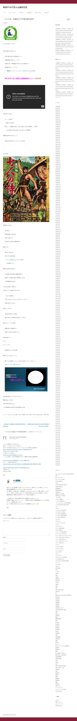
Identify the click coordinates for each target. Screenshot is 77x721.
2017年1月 (57, 314)
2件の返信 (5, 22)
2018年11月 (58, 274)
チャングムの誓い (59, 546)
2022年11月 (58, 187)
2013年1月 (57, 401)
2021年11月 (58, 209)
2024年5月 (57, 155)
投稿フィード (58, 702)
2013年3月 (57, 397)
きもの (56, 508)
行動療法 (57, 669)
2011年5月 (57, 437)
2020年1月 (57, 249)
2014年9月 (57, 365)
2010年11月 (58, 448)
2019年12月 (58, 251)
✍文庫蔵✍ (29, 12)
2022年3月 (57, 202)
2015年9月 (57, 343)
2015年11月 (58, 340)
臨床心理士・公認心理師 (60, 655)
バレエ (56, 553)
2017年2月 (57, 312)
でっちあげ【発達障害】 (60, 513)
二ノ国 (56, 571)
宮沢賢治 (57, 598)
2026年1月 (57, 119)
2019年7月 (57, 260)
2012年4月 (57, 417)
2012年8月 (57, 410)
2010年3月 (57, 463)
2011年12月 (58, 425)
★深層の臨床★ (58, 490)
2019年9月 (57, 256)
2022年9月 (57, 191)
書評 (56, 620)
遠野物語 (57, 678)
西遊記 (56, 674)
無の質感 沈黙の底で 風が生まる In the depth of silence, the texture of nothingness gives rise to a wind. (64, 52)
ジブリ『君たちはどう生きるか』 (62, 537)
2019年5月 (57, 264)
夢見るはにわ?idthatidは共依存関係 (63, 595)
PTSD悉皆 (21, 12)
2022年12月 (58, 186)
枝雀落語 (57, 627)
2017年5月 (57, 307)
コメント (6, 520)
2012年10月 (58, 407)
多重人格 (57, 591)
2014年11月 (58, 361)
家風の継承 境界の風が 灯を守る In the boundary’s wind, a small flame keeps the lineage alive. (64, 46)
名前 (4, 537)
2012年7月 (57, 412)
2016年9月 (57, 321)
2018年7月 (57, 282)
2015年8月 (57, 345)
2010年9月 (57, 452)
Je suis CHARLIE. (59, 481)
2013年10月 (58, 385)
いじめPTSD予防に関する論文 (62, 504)
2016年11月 (58, 318)
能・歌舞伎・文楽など (60, 653)
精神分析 (57, 649)
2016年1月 (57, 336)
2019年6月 (57, 262)
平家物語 (24, 414)
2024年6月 (57, 153)
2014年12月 (58, 359)
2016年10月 (58, 320)
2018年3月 (57, 289)
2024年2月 (57, 160)
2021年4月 (57, 222)
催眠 (56, 575)
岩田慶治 (57, 602)
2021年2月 (57, 226)
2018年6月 (57, 283)
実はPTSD (57, 597)
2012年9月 (57, 408)
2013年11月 (58, 383)
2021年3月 (57, 224)
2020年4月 (57, 244)
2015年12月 (58, 338)
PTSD (19, 414)
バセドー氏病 (58, 551)
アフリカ (57, 524)
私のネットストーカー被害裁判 (62, 645)
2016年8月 (57, 323)
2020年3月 (57, 245)
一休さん (57, 566)
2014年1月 (57, 379)
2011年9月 (57, 430)
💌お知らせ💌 (58, 691)
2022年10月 (58, 189)
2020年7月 (57, 238)
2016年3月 (57, 332)
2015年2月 (57, 356)
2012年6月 (57, 414)
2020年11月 (58, 231)
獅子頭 (56, 642)
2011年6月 (57, 435)
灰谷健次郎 (57, 636)
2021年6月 (57, 218)
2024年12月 (58, 142)
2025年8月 (57, 128)
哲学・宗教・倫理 (59, 589)
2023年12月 (58, 164)
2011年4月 (57, 439)
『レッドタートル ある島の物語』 (63, 502)
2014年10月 (58, 363)
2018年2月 (57, 291)
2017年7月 (57, 303)
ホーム (4, 12)
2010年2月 (57, 464)
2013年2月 (57, 399)
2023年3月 (57, 180)
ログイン (57, 700)
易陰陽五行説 (58, 618)
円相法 (56, 577)
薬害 (56, 664)
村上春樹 (57, 624)
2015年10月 (58, 341)
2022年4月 (57, 200)
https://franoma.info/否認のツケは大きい (13, 455)
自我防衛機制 (58, 656)
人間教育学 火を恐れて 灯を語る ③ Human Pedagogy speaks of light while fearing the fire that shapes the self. (64, 30)
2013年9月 (57, 387)
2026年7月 (57, 108)
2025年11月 (58, 122)
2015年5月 (57, 350)
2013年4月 (57, 396)
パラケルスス (58, 555)
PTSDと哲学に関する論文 (61, 484)
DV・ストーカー (59, 477)
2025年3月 (57, 137)
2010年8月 (57, 454)
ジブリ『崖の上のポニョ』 (61, 539)
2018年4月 (57, 287)
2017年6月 (57, 305)
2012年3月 (57, 419)
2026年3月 (57, 115)
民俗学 (56, 631)
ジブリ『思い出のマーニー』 (61, 540)
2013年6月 (57, 392)
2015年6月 (57, 349)
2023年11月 (58, 166)
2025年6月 (57, 131)
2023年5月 (57, 177)
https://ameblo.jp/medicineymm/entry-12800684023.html (17, 449)
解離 (56, 676)
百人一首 (57, 644)
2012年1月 (57, 423)
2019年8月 (57, 258)
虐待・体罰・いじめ (59, 667)
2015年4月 (57, 352)
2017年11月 (58, 296)
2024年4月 (57, 157)
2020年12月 (58, 229)
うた (56, 506)
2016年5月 (57, 329)
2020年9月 (57, 235)
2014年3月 (57, 376)
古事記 (56, 584)
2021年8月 (57, 215)
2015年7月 (57, 347)
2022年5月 (57, 198)
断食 (56, 617)
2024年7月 (57, 151)
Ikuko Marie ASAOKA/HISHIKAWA (17, 437)
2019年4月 (57, 265)
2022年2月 (57, 204)
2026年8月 (57, 106)
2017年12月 (58, 294)
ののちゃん (57, 521)
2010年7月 (57, 455)
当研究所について (59, 607)
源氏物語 (57, 633)
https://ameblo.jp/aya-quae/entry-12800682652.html (16, 467)
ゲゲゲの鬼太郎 (58, 530)
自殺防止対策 (58, 658)
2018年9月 (57, 278)
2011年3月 (57, 441)
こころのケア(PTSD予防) (60, 510)
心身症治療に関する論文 (60, 609)
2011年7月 (57, 434)
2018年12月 (58, 273)
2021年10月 (58, 211)
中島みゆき (57, 568)
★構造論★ (57, 488)
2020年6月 (57, 240)
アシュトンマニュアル (60, 522)
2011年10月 (58, 428)
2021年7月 (57, 216)
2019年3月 (57, 267)
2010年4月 (57, 461)
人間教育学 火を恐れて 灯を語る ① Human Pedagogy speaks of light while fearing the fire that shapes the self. (64, 41)
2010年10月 (58, 450)
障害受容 (57, 680)
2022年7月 (57, 195)
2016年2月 (57, 334)
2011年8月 (57, 432)
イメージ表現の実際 (59, 528)
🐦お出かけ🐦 (38, 12)
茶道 (56, 660)
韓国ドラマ (57, 685)
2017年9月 (57, 300)
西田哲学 (57, 673)
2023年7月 (57, 173)
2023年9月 (57, 169)
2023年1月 (57, 184)
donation (46, 12)
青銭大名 (57, 683)
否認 (56, 586)
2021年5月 (57, 220)
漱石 (56, 635)
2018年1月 (57, 292)
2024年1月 (57, 162)
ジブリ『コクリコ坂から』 (61, 533)
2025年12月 (58, 121)
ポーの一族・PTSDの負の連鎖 (62, 560)
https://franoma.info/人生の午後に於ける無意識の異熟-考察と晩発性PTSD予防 (22, 464)
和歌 (56, 588)
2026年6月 (57, 110)
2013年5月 (57, 394)
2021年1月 (57, 227)
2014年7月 (57, 369)
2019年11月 (58, 253)
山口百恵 (57, 600)
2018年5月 (57, 285)
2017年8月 (57, 302)
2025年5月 (57, 133)
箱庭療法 (57, 647)
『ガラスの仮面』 (59, 499)
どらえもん (57, 519)
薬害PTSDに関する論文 (60, 665)
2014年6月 (57, 370)
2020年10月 (58, 233)
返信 (4, 475)
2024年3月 (57, 159)
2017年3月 (57, 311)
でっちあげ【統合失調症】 (61, 515)
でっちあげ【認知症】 (60, 517)
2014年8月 (57, 367)
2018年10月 (58, 276)
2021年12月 (58, 207)
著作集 (56, 662)
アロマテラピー (58, 526)
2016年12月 (58, 316)
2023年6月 (57, 175)
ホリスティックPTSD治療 (61, 557)
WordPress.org (58, 705)
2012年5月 (57, 416)
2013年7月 (57, 390)
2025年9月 (57, 126)
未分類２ (57, 622)
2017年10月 (58, 298)
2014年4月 (57, 374)
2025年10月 (58, 124)
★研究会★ (57, 492)
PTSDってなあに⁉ (12, 12)
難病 (56, 682)
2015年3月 (57, 354)
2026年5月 (57, 111)
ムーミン (57, 562)
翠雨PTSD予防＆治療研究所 (15, 7)
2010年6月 (57, 457)
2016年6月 (57, 327)
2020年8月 (57, 236)
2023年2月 (57, 182)
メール (5, 543)
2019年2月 (57, 269)
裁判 (56, 671)
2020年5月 (57, 242)
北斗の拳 (57, 580)
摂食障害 (57, 615)
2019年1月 (57, 271)
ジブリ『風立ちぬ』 (59, 542)
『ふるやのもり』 (12, 259)
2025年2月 (57, 139)
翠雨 (48, 414)
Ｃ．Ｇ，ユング (58, 687)
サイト (4, 549)
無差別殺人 (57, 638)
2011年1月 (57, 445)
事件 (56, 569)
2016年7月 (57, 325)
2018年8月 (57, 280)
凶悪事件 (57, 579)
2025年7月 (57, 130)
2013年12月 (58, 381)
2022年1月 (57, 206)
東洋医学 (57, 626)
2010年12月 (58, 446)
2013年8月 (57, 388)
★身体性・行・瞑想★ (60, 495)
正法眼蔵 (57, 629)
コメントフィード (59, 703)
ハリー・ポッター (59, 550)
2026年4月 (57, 113)
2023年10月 (58, 168)
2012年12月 (58, 403)
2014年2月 (57, 378)
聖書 (56, 651)
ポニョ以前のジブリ (59, 559)
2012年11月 (58, 405)
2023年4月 (57, 178)
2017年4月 (57, 309)
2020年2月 (57, 247)
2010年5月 (57, 459)
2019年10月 (58, 254)
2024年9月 (57, 148)
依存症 (56, 573)
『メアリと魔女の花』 (60, 501)
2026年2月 (57, 117)
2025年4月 (57, 135)
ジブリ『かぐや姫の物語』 (61, 531)
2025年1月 (57, 140)
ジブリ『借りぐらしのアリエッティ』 (63, 535)
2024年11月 (58, 144)
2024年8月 (57, 149)
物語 (31, 414)
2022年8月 (57, 193)
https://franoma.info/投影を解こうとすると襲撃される (16, 460)
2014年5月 (57, 372)
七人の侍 (5, 153)
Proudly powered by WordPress (9, 714)
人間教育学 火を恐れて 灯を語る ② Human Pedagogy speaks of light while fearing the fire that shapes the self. (64, 35)
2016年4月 (57, 330)
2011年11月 (58, 426)
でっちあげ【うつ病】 (60, 512)
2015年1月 (57, 358)
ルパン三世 (57, 564)
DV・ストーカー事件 (12, 414)
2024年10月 (58, 146)
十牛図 (56, 582)
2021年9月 (57, 213)
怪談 (56, 611)
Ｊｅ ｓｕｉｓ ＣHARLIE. (60, 689)
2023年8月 (57, 171)
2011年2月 (57, 443)
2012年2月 (57, 421)
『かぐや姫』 (58, 497)
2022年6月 (57, 197)
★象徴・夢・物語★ (59, 493)
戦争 (28, 414)
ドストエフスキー (59, 548)
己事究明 (57, 604)
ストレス (57, 544)
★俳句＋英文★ (58, 486)
